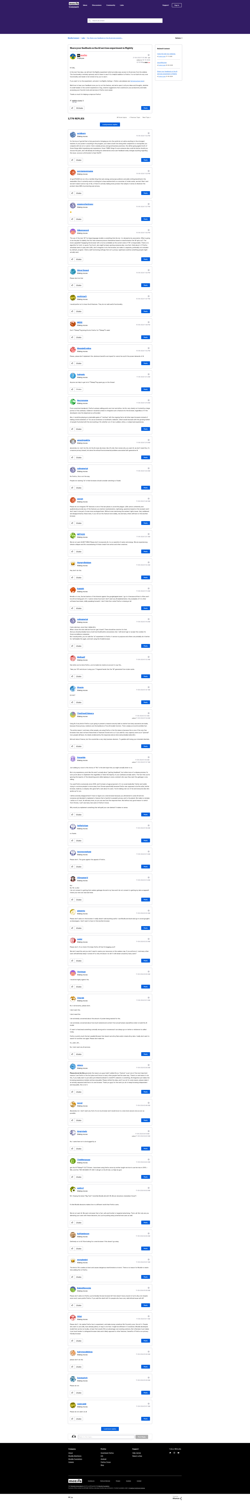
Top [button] (71, 1497)
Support (165, 5)
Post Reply (142, 1437)
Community (110, 5)
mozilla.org (91, 1481)
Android (103, 1459)
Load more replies (110, 1429)
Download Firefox (107, 1453)
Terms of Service (105, 1481)
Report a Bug (137, 1456)
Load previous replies (109, 124)
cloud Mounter (162, 62)
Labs (122, 5)
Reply (146, 108)
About (70, 1453)
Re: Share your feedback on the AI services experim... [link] (105, 38)
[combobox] (125, 20)
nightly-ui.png (77, 100)
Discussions (96, 5)
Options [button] (178, 38)
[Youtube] (178, 1453)
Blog (102, 1465)
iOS (102, 1456)
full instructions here (137, 81)
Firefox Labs (162, 56)
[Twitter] (170, 1453)
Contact (139, 1481)
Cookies (128, 1481)
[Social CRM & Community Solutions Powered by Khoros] (177, 1498)
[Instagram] (174, 1453)
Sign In (176, 5)
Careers (71, 1462)
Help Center (136, 1453)
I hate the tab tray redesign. (166, 54)
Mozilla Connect (73, 5)
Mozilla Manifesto (74, 1456)
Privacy (118, 1481)
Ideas (85, 5)
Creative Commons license (137, 1488)
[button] (72, 108)
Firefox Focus (106, 1462)
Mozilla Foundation (75, 1459)
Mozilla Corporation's (77, 1486)
